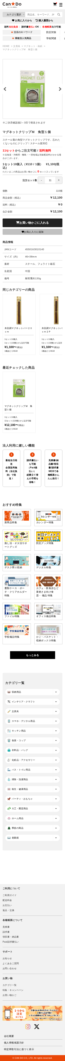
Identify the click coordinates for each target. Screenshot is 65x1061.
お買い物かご (9, 995)
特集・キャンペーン (13, 990)
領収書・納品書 (11, 937)
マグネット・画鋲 (33, 46)
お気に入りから (23, 20)
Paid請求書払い (11, 942)
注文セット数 (30, 180)
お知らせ (7, 958)
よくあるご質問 (11, 963)
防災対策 (51, 32)
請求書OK (30, 27)
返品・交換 (8, 910)
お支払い (7, 905)
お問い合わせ (9, 968)
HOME (6, 46)
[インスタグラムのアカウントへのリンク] (27, 1027)
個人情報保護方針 (14, 1042)
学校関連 (51, 38)
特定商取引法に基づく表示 (19, 1049)
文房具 (17, 46)
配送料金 (7, 900)
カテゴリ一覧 (9, 985)
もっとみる (32, 655)
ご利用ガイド (9, 895)
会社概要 (9, 1036)
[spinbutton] (50, 180)
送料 (11, 27)
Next (59, 89)
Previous (5, 89)
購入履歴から (46, 20)
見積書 (6, 927)
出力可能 (51, 27)
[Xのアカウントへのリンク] (37, 1027)
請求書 (6, 932)
